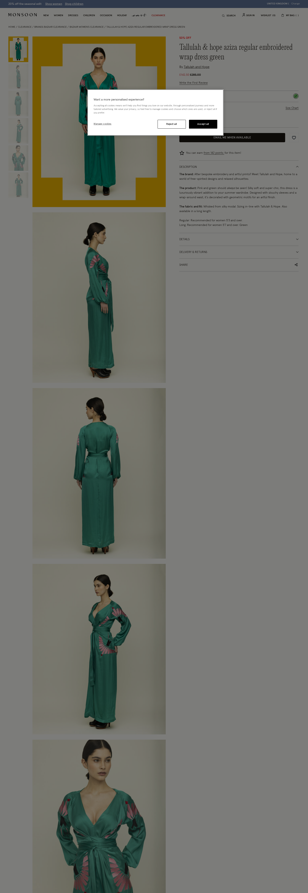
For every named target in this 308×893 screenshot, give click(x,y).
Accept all (203, 124)
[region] (155, 112)
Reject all (171, 124)
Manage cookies (102, 124)
